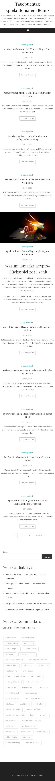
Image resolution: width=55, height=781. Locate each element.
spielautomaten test (33, 699)
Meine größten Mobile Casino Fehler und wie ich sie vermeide (26, 586)
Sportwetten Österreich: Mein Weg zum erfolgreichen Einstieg (27, 595)
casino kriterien (28, 638)
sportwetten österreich (14, 715)
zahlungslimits (11, 737)
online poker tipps (32, 682)
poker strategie (31, 693)
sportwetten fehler (12, 710)
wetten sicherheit (29, 726)
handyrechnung (11, 665)
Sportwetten (39, 704)
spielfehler (9, 704)
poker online (43, 688)
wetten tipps (10, 732)
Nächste (39, 536)
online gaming (36, 677)
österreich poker (32, 743)
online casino (28, 671)
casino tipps (29, 643)
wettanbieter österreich (31, 721)
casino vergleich (11, 649)
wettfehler (25, 732)
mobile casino (43, 665)
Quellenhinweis (21, 288)
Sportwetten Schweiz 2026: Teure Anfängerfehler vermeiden (26, 576)
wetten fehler (10, 726)
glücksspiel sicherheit (14, 660)
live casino (27, 665)
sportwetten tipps (33, 710)
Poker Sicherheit (12, 693)
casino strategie (11, 643)
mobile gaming (11, 671)
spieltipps (24, 704)
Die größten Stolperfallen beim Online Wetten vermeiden (29, 604)
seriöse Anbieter (12, 699)
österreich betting (12, 743)
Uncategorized (27, 45)
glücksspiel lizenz (27, 654)
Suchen (6, 552)
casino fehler (10, 638)
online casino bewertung (15, 677)
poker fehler (27, 688)
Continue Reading (27, 75)
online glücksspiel (12, 682)
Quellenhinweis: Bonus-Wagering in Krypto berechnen (27, 610)
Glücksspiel (10, 654)
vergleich (43, 715)
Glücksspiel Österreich (38, 660)
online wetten (10, 688)
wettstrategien (41, 732)
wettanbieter (10, 721)
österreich (27, 737)
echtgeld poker (30, 649)
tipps (32, 715)
